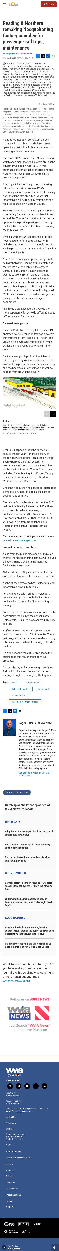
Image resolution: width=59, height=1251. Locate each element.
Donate (50, 4)
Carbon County (32, 682)
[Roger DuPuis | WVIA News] (9, 727)
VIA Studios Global (14, 1136)
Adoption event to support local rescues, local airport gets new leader (29, 833)
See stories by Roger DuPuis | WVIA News (35, 774)
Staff (8, 1145)
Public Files (11, 1207)
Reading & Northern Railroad (25, 702)
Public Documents (14, 1139)
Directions (10, 1183)
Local (14, 682)
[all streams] (55, 1247)
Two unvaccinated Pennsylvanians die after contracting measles (27, 859)
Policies (9, 1176)
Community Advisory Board (18, 1158)
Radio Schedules (13, 1195)
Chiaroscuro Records (15, 1134)
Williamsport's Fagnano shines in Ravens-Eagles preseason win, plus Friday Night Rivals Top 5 (29, 902)
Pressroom (11, 1123)
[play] (4, 1247)
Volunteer (10, 1170)
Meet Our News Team (16, 792)
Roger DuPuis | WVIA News (19, 53)
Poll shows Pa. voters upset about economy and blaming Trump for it (27, 846)
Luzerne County (42, 689)
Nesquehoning (18, 695)
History (9, 1201)
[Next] (53, 414)
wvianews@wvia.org (16, 981)
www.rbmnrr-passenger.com (19, 540)
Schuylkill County (20, 689)
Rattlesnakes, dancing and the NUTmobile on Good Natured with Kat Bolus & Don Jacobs (28, 945)
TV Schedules (12, 1189)
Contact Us (11, 1117)
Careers (9, 1164)
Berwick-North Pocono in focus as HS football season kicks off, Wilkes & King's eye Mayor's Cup (29, 886)
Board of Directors (14, 1152)
